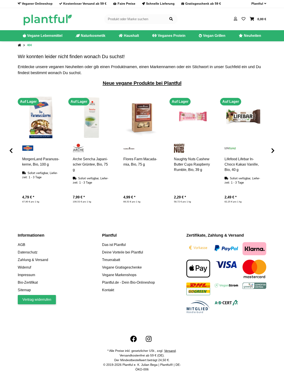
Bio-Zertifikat (28, 282)
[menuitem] (42, 35)
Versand (170, 350)
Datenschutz (27, 252)
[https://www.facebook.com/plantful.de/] (133, 339)
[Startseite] (19, 45)
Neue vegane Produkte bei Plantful (142, 83)
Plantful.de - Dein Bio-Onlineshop (128, 282)
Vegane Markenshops (119, 275)
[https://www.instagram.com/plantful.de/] (148, 339)
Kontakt (108, 290)
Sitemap (24, 290)
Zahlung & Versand (33, 260)
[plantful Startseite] (47, 19)
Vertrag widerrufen (36, 299)
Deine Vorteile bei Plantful (122, 252)
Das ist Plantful (114, 245)
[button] (257, 3)
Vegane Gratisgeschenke (122, 267)
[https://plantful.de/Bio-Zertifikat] (226, 302)
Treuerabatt (111, 260)
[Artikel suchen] (171, 19)
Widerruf (24, 267)
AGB (21, 245)
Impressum (26, 275)
